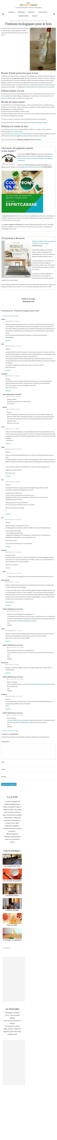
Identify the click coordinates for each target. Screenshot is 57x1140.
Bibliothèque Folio (28, 301)
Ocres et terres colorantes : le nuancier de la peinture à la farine (13, 1023)
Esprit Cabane (7, 609)
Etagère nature (12, 1034)
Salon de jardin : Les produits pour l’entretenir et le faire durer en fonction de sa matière (12, 812)
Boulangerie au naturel (13, 1012)
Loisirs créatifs (42, 12)
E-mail (3, 769)
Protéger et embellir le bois (41, 20)
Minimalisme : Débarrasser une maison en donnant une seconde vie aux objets (12, 820)
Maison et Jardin (23, 16)
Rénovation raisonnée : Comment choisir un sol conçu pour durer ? (12, 828)
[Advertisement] (14, 979)
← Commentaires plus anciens (9, 316)
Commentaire (5, 741)
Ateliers (34, 16)
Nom (3, 762)
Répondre (8, 340)
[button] (14, 12)
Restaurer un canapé (28, 299)
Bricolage (31, 12)
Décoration (21, 12)
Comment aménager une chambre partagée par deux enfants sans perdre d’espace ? (12, 804)
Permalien (17, 321)
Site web (3, 776)
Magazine (11, 12)
